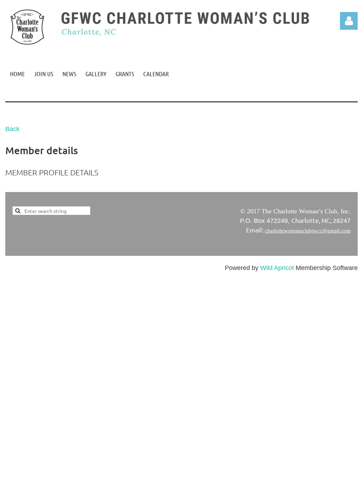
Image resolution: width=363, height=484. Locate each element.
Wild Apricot (277, 267)
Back (12, 129)
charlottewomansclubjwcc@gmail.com (308, 230)
